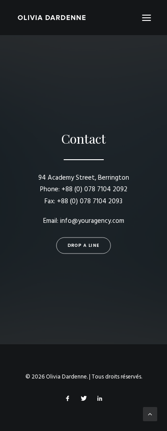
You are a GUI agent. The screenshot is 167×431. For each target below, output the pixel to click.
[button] (146, 17)
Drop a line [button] (83, 245)
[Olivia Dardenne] (52, 17)
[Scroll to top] (150, 414)
